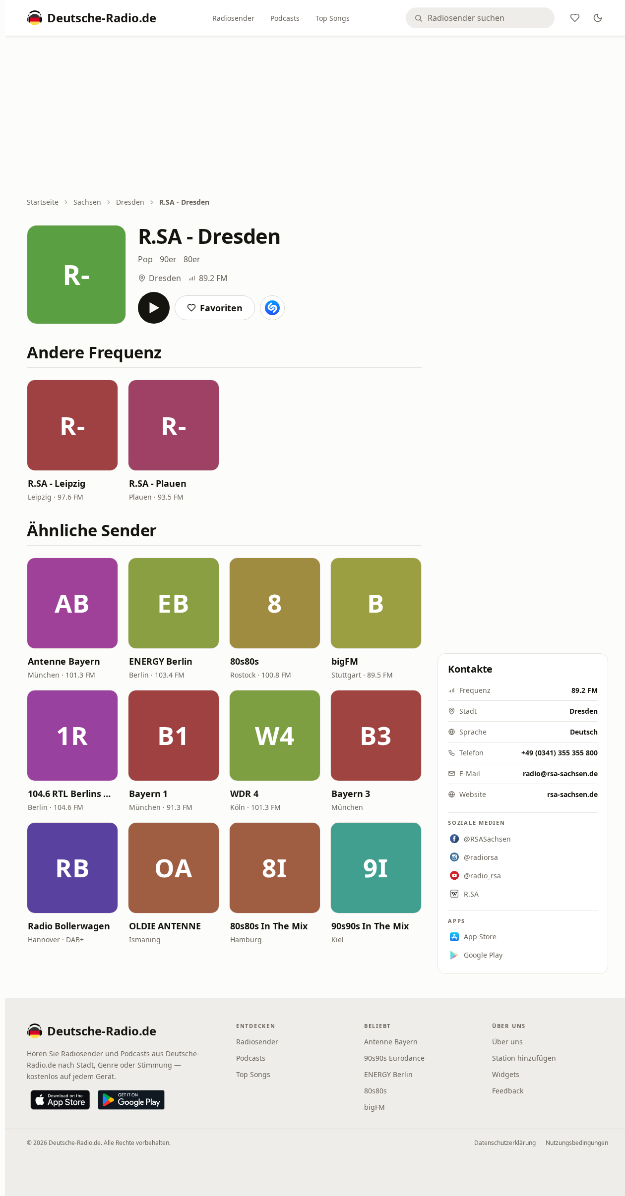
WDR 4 (244, 793)
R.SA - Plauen (158, 483)
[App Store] (60, 1100)
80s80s (244, 661)
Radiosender (233, 18)
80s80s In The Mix (268, 926)
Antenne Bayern (64, 661)
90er (168, 259)
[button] (72, 425)
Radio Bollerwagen (69, 926)
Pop (145, 259)
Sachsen (87, 202)
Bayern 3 (350, 793)
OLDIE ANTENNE (165, 926)
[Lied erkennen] (272, 307)
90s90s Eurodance (394, 1058)
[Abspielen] (154, 308)
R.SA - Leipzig (56, 483)
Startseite (43, 202)
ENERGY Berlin (160, 661)
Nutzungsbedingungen (577, 1143)
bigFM (344, 661)
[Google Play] (131, 1100)
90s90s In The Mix (369, 926)
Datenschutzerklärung (505, 1143)
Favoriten (221, 308)
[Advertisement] (317, 117)
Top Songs (332, 18)
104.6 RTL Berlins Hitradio (72, 793)
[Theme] (597, 17)
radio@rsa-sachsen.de (560, 773)
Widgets (505, 1074)
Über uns (507, 1041)
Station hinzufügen (524, 1058)
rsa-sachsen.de (572, 794)
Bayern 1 (148, 793)
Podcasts (285, 18)
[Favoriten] (574, 17)
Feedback (507, 1090)
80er (192, 259)
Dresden (130, 202)
